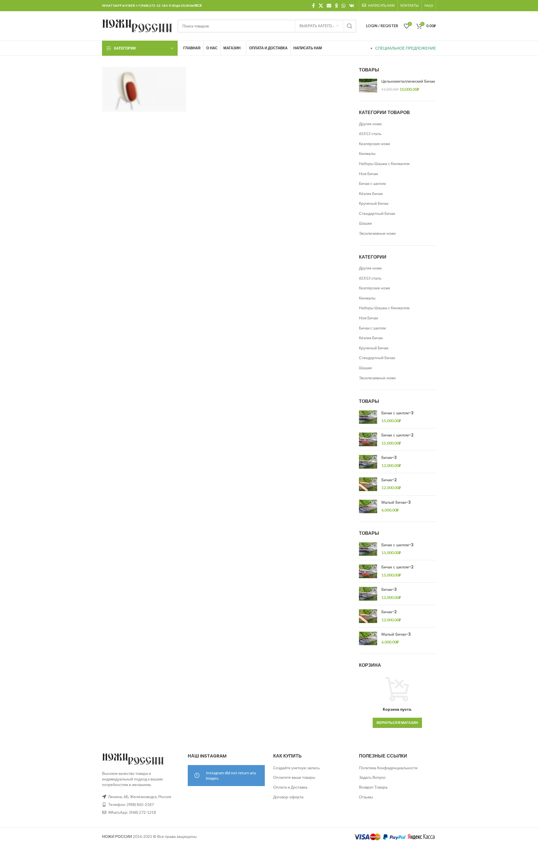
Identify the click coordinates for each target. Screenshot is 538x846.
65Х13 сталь (370, 133)
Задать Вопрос (372, 777)
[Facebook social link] (313, 5)
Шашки (365, 223)
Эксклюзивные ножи (377, 233)
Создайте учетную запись (296, 767)
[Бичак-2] (368, 484)
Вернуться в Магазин (397, 723)
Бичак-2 (389, 480)
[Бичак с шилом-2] (368, 439)
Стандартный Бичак (377, 213)
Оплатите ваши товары (294, 777)
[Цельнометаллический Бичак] (368, 85)
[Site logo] (137, 25)
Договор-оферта (288, 796)
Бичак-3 (389, 457)
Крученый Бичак (373, 203)
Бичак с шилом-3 (397, 413)
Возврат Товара (373, 787)
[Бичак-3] (368, 462)
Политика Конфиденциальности (388, 767)
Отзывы (366, 796)
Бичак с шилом (372, 183)
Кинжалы (367, 153)
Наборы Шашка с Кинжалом (384, 163)
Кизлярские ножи (374, 143)
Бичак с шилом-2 (397, 435)
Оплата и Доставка (290, 787)
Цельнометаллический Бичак (408, 81)
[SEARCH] (349, 26)
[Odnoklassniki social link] (336, 5)
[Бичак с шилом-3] (368, 417)
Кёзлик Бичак (371, 193)
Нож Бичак (368, 173)
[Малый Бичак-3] (368, 506)
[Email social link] (329, 5)
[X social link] (321, 5)
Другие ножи (370, 123)
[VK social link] (351, 5)
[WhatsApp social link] (343, 5)
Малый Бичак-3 (396, 502)
